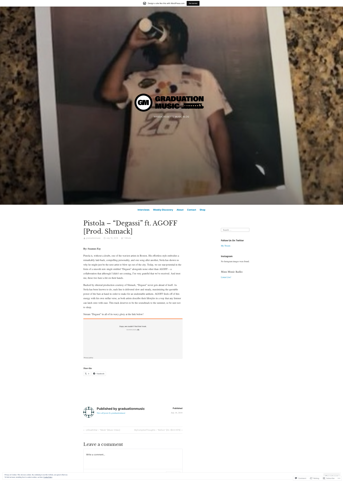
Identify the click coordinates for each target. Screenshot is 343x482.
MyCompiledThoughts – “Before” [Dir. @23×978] (157, 430)
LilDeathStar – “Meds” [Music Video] (101, 430)
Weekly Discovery (163, 209)
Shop (202, 209)
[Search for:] (235, 229)
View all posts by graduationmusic (111, 413)
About (180, 209)
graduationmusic (93, 238)
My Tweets (225, 245)
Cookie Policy (47, 477)
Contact (191, 209)
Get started (193, 3)
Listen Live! (226, 277)
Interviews (144, 209)
